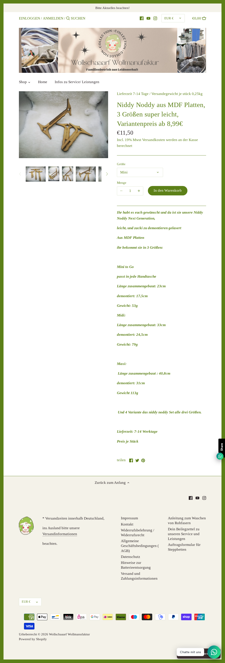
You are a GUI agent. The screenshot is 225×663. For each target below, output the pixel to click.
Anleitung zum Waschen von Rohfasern (187, 520)
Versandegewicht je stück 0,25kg (177, 94)
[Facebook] (141, 18)
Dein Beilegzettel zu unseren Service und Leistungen (184, 534)
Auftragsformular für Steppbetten (184, 547)
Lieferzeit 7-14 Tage (133, 94)
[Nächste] (107, 174)
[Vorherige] (20, 174)
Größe (121, 164)
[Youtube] (148, 18)
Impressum (129, 518)
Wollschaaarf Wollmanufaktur (69, 634)
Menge (121, 182)
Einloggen (29, 18)
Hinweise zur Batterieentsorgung (136, 565)
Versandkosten (153, 140)
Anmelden (53, 18)
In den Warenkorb (168, 190)
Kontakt (127, 524)
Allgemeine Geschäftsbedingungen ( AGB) (140, 546)
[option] (35, 174)
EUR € (169, 18)
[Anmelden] (68, 18)
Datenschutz (130, 557)
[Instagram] (155, 18)
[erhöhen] (139, 191)
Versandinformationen (59, 534)
